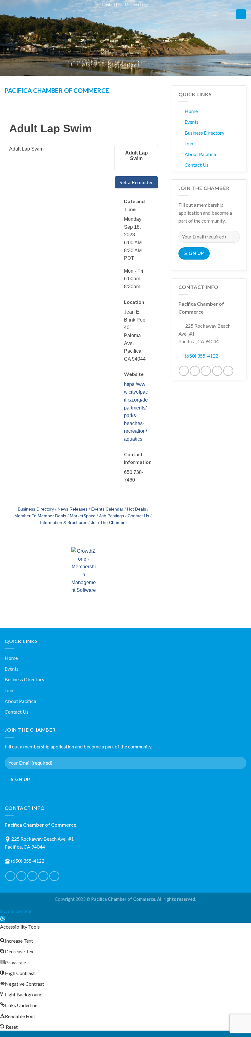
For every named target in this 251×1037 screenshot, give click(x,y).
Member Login (137, 4)
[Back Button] (11, 117)
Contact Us (111, 4)
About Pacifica (200, 154)
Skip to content (16, 911)
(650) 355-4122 (201, 355)
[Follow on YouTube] (228, 371)
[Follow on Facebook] (184, 371)
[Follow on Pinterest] (206, 371)
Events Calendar (107, 509)
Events (192, 122)
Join (189, 143)
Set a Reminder (136, 182)
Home (191, 111)
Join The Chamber (109, 522)
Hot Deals (136, 509)
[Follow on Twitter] (195, 371)
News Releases (73, 509)
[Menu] (241, 14)
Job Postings (111, 516)
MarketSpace (83, 516)
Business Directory (36, 509)
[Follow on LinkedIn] (217, 371)
